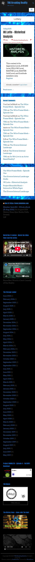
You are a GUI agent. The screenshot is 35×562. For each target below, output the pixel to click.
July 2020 (7, 409)
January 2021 (8, 389)
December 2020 (9, 392)
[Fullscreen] (30, 255)
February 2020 (9, 425)
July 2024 (6, 336)
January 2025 (8, 319)
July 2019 (6, 448)
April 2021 (7, 379)
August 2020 (8, 405)
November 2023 (9, 356)
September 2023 (9, 362)
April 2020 (7, 419)
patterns (14, 42)
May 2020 (7, 415)
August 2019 (8, 445)
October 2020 (8, 399)
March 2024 (8, 346)
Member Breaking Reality (20, 40)
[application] (17, 248)
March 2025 (8, 316)
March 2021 (7, 382)
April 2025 (7, 313)
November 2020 (9, 395)
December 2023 (9, 352)
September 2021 (9, 366)
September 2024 (9, 329)
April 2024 (7, 342)
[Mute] (27, 255)
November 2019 (9, 435)
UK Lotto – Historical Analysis (14, 34)
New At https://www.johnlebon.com (17, 203)
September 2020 (9, 402)
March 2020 (8, 422)
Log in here (23, 84)
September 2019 (9, 442)
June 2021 (7, 372)
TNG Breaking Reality (17, 3)
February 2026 (9, 299)
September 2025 (9, 303)
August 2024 (8, 332)
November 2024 (9, 326)
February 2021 (8, 385)
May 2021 (7, 376)
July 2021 (6, 369)
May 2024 (7, 339)
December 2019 (9, 432)
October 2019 (8, 439)
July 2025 (6, 309)
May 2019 (7, 455)
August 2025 (8, 306)
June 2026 (7, 296)
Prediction (20, 42)
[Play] (5, 255)
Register (9, 78)
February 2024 (9, 349)
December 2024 (9, 322)
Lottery (5, 42)
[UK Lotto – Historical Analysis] (17, 56)
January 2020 (8, 429)
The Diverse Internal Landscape (16, 191)
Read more (8, 90)
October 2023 (8, 359)
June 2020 (7, 412)
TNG (6, 40)
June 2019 (7, 452)
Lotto (9, 42)
